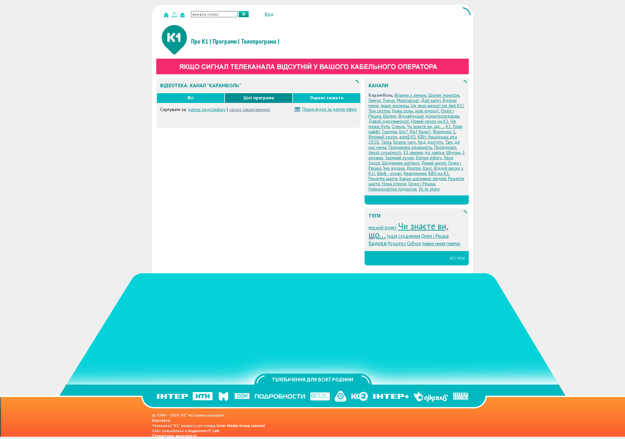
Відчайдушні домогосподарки (428, 116)
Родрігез (397, 243)
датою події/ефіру (207, 109)
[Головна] (167, 16)
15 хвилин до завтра (423, 152)
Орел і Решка (435, 236)
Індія (392, 236)
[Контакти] (183, 16)
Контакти (161, 420)
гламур (453, 243)
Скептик (389, 132)
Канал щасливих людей (422, 178)
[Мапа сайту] (175, 16)
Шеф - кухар (389, 173)
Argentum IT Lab (203, 430)
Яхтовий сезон (382, 137)
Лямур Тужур (381, 100)
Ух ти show (429, 189)
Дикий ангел (433, 163)
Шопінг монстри (443, 95)
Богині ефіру (429, 158)
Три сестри (379, 111)
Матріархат (408, 100)
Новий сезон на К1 (430, 121)
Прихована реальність (410, 147)
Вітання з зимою (410, 95)
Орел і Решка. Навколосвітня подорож (402, 186)
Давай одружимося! (388, 121)
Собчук (414, 243)
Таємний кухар (399, 158)
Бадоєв (377, 243)
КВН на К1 (438, 173)
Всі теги (457, 258)
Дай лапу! (431, 100)
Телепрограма (258, 41)
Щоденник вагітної (400, 163)
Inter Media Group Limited (240, 425)
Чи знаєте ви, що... (425, 126)
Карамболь (380, 95)
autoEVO (407, 137)
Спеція (398, 126)
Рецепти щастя (382, 178)
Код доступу (430, 142)
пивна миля (433, 243)
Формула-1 (444, 132)
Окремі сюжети (326, 98)
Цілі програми (258, 98)
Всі (191, 98)
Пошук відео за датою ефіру (329, 109)
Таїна (386, 142)
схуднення (409, 236)
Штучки (453, 152)
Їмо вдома (393, 168)
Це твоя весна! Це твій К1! (437, 105)
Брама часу (404, 142)
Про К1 (199, 41)
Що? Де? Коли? (415, 132)
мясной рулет (382, 227)
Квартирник (415, 173)
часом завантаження (249, 109)
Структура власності (174, 436)
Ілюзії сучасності (384, 152)
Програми (225, 41)
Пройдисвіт (445, 147)
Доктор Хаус (419, 168)
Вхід (269, 14)
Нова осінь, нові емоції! (415, 111)
